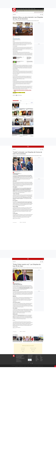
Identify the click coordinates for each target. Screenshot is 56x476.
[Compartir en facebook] (40, 14)
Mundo (21, 8)
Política (17, 8)
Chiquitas (14, 14)
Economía (26, 8)
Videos (34, 8)
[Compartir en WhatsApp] (16, 95)
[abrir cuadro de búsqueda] (42, 8)
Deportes (23, 8)
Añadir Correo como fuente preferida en (38, 12)
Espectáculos (29, 8)
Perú (19, 8)
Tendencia (32, 8)
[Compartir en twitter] (42, 14)
